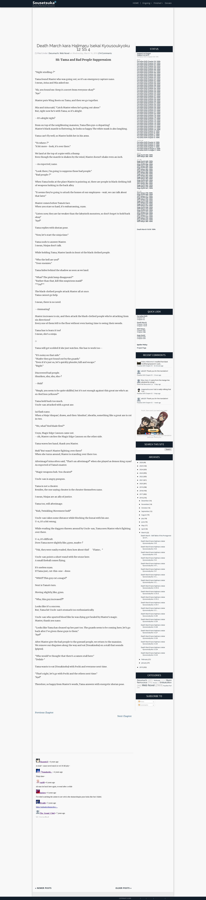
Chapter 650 (141, 338)
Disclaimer (169, 898)
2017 (141, 494)
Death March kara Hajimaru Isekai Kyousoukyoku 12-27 (153, 631)
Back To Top (37, 898)
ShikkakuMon (166, 682)
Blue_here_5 (145, 380)
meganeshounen (147, 389)
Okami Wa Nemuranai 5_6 (145, 384)
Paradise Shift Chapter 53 (145, 366)
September (145, 511)
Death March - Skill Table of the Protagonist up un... (156, 537)
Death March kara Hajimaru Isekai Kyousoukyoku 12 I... (153, 576)
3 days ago (157, 384)
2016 (141, 498)
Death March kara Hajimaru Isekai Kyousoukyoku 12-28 (153, 626)
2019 (141, 487)
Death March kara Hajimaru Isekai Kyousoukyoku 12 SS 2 (153, 598)
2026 (141, 462)
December (145, 501)
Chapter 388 (141, 332)
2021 (141, 480)
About (143, 898)
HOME (136, 3)
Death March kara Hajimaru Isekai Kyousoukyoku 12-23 (153, 654)
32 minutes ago (158, 366)
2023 (141, 473)
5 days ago (157, 393)
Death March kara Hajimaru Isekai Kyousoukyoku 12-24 (153, 648)
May (143, 525)
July (142, 518)
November (145, 504)
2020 (141, 483)
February (144, 659)
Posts (142, 701)
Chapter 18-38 (142, 324)
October (144, 508)
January (144, 663)
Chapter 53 (141, 318)
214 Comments (105, 53)
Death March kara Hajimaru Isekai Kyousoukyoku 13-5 (153, 542)
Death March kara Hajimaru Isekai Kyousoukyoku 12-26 (153, 637)
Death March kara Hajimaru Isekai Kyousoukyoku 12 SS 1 (153, 603)
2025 (141, 466)
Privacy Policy (159, 898)
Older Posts (124, 888)
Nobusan (157, 680)
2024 (141, 469)
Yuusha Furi (167, 686)
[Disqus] (83, 787)
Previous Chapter (44, 712)
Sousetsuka (44, 2)
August (144, 515)
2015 (141, 667)
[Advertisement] (103, 26)
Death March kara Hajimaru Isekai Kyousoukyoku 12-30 (153, 615)
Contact (150, 898)
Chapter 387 (141, 330)
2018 (141, 491)
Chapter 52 (141, 319)
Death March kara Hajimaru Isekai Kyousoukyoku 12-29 (153, 620)
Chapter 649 (141, 337)
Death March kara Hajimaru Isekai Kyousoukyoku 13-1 (153, 570)
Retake (155, 683)
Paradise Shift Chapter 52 (145, 393)
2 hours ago (157, 375)
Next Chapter (124, 716)
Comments (144, 705)
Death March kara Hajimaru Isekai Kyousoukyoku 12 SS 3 (153, 592)
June (143, 522)
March (143, 532)
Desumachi (54, 53)
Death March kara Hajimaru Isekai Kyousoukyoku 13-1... (153, 564)
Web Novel (64, 53)
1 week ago (157, 402)
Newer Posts (43, 888)
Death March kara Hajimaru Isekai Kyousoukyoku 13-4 (153, 548)
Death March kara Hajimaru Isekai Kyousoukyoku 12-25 (153, 643)
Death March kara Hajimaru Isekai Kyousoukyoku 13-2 (153, 559)
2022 (141, 476)
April (143, 529)
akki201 (144, 371)
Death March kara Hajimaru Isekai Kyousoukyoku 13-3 (153, 553)
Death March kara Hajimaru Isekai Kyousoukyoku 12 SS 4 (83, 47)
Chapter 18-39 (142, 326)
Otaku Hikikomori (147, 362)
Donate (168, 3)
